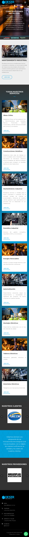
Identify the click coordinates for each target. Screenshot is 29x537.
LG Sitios (17, 534)
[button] (2, 417)
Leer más (7, 77)
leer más (6, 130)
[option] (14, 416)
